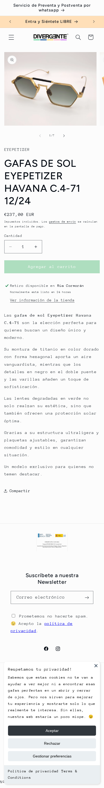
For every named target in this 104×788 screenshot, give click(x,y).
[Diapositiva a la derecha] (64, 136)
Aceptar (52, 731)
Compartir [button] (20, 491)
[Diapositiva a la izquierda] (40, 136)
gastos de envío (62, 221)
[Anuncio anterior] (10, 22)
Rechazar (52, 743)
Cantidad (13, 236)
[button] (11, 37)
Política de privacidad (33, 771)
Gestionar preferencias (52, 756)
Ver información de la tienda (42, 300)
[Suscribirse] (87, 597)
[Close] (96, 666)
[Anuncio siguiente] (94, 22)
